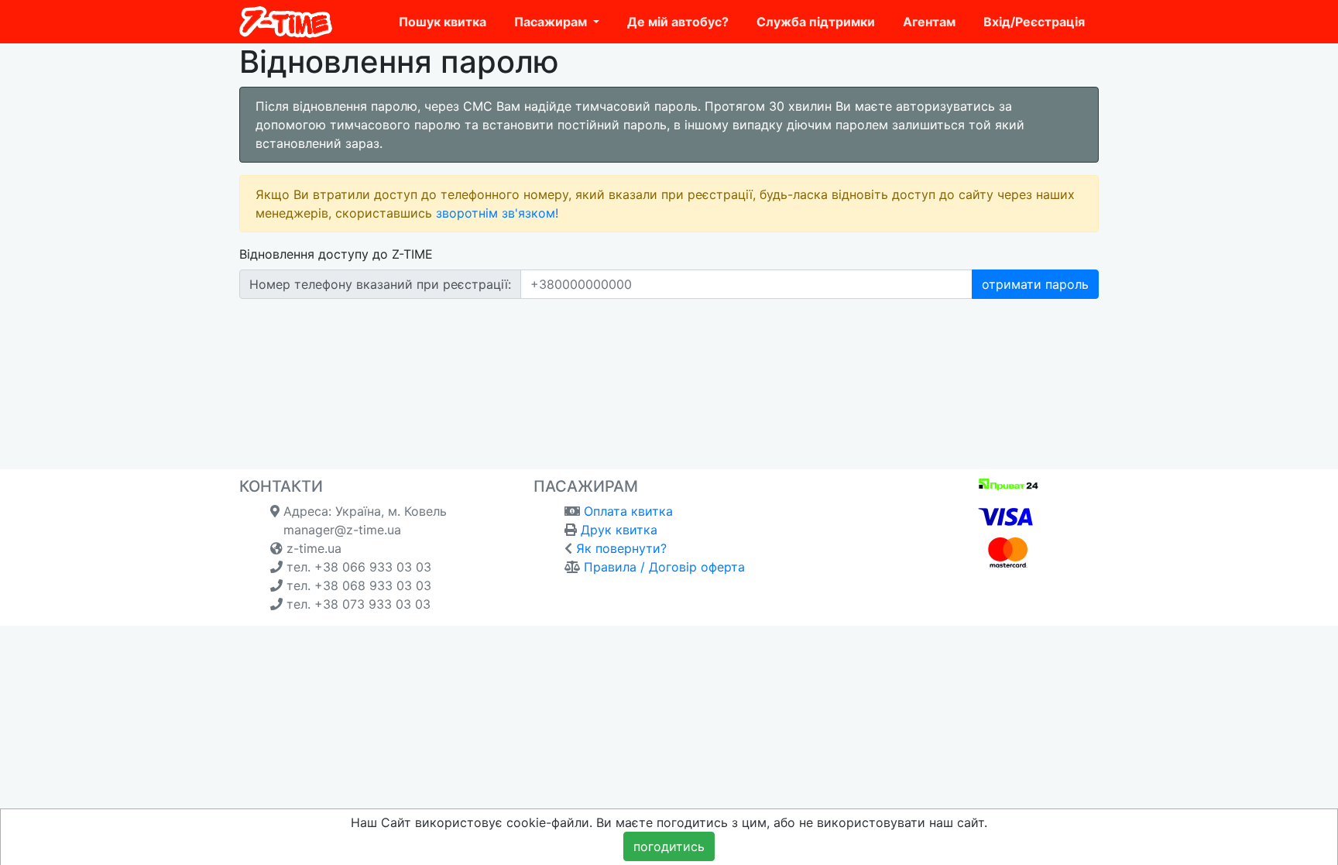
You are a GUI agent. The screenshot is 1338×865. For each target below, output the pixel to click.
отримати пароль (1035, 284)
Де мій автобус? (678, 21)
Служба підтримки (815, 21)
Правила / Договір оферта (664, 567)
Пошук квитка (442, 21)
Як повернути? (621, 548)
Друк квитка (619, 529)
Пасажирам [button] (552, 21)
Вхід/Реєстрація (1034, 21)
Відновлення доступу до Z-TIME (336, 254)
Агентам (929, 21)
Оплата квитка (628, 511)
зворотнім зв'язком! (497, 213)
